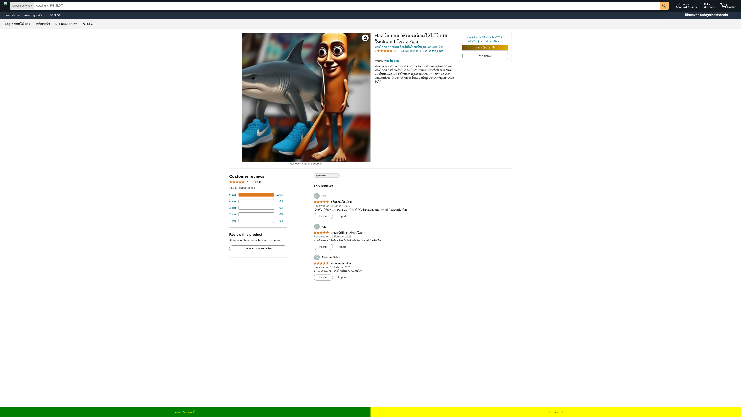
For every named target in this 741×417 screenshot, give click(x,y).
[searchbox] (347, 5)
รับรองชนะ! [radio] (485, 55)
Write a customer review (258, 248)
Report (342, 216)
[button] (365, 38)
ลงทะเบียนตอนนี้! (485, 47)
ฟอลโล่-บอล (12, 15)
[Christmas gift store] (702, 15)
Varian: (379, 60)
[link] (464, 39)
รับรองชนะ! (556, 412)
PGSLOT (55, 15)
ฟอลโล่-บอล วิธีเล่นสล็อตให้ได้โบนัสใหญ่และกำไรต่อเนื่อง (409, 46)
